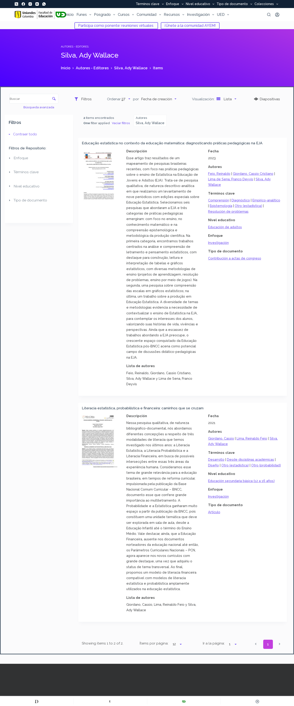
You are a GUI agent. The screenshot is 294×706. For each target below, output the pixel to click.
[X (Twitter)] (16, 4)
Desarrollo (216, 459)
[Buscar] (269, 14)
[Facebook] (23, 4)
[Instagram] (30, 4)
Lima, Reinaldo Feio (252, 438)
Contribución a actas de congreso (234, 258)
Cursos (124, 14)
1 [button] (268, 644)
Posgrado (102, 14)
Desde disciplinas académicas (250, 459)
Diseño (213, 465)
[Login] (277, 15)
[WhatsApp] (44, 4)
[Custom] (37, 701)
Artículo (214, 512)
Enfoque (172, 4)
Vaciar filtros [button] (121, 123)
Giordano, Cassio (221, 438)
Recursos (172, 14)
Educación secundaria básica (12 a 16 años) (241, 481)
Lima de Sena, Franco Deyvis (230, 179)
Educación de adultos (225, 227)
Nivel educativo (198, 4)
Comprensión (218, 200)
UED (221, 14)
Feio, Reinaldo (219, 174)
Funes (81, 14)
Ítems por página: (154, 643)
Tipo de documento (232, 4)
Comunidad (146, 14)
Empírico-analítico (266, 200)
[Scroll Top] (257, 701)
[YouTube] (37, 4)
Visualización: (203, 99)
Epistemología (221, 206)
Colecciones (264, 4)
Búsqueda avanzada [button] (39, 107)
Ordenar (114, 99)
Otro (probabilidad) (266, 465)
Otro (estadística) (248, 206)
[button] (255, 643)
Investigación (198, 14)
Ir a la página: (214, 643)
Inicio (69, 14)
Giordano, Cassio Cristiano (253, 174)
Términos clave (147, 4)
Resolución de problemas (228, 211)
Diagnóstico (241, 200)
